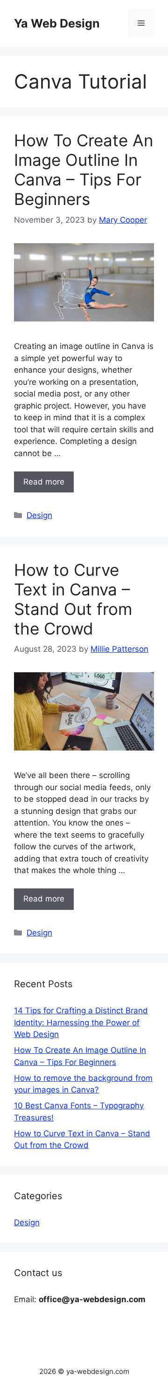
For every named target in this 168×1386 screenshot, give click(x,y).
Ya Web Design (57, 23)
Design (39, 515)
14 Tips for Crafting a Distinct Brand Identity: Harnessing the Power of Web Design (81, 1022)
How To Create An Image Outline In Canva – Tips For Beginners (83, 169)
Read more (43, 481)
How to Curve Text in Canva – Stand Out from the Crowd (73, 599)
